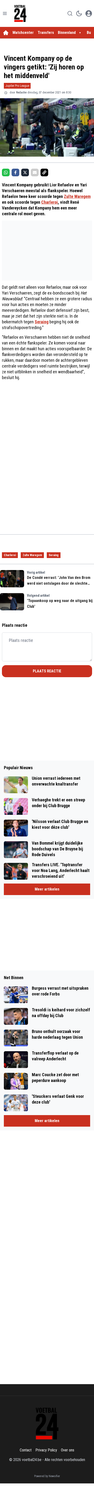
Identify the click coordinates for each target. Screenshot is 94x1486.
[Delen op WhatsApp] (6, 172)
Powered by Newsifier (47, 1476)
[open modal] (88, 13)
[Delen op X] (25, 172)
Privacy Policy (46, 1450)
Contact (26, 1450)
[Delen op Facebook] (15, 172)
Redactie (21, 92)
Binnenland (67, 32)
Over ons (67, 1450)
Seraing (41, 321)
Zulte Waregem (77, 196)
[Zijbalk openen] (5, 13)
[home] (6, 33)
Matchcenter (23, 32)
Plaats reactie (47, 671)
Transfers (46, 32)
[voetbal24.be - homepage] (20, 13)
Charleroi (49, 202)
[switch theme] (79, 13)
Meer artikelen (47, 889)
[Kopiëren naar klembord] (44, 172)
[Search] (70, 13)
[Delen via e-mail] (35, 172)
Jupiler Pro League (17, 85)
